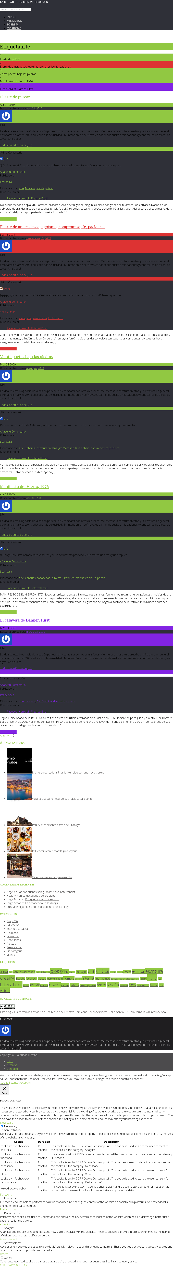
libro (152, 977)
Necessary (10, 1126)
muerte (26, 985)
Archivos (12, 1065)
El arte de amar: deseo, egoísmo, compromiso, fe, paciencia (52, 226)
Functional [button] (6, 1194)
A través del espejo (24, 971)
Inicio (11, 17)
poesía (40, 188)
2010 (39, 108)
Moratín (30, 188)
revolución (124, 985)
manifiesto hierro (86, 578)
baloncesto (45, 972)
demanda (59, 701)
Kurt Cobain (82, 448)
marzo (30, 632)
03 (33, 498)
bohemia (30, 448)
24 (35, 368)
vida (161, 985)
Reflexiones (7, 695)
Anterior (5, 735)
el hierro (56, 578)
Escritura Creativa (17, 929)
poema (84, 985)
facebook (31, 978)
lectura (143, 978)
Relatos (11, 943)
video (5, 990)
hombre (69, 978)
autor (38, 972)
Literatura (6, 182)
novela (55, 984)
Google (42, 978)
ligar (160, 978)
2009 (48, 238)
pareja (65, 985)
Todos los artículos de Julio (16, 145)
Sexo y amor (7, 312)
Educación (13, 925)
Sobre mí (13, 24)
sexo (132, 985)
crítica (102, 971)
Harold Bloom (55, 978)
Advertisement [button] (8, 1239)
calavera (30, 701)
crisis (91, 971)
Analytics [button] (5, 1224)
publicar (114, 448)
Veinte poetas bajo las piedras (26, 356)
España (20, 978)
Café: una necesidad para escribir (52, 877)
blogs (56, 971)
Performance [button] (8, 1209)
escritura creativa (47, 448)
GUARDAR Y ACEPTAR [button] (13, 1265)
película (74, 985)
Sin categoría (14, 951)
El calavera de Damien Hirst (25, 620)
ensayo (127, 971)
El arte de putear (15, 96)
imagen (78, 979)
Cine (65, 971)
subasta (70, 701)
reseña (113, 984)
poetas (104, 448)
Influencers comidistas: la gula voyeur (54, 851)
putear (49, 188)
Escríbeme (14, 28)
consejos (81, 972)
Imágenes (13, 932)
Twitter (154, 985)
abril (28, 108)
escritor (138, 971)
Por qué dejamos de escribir (42, 899)
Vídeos (11, 955)
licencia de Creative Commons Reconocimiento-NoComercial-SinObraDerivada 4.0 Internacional (108, 1012)
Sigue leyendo (8, 219)
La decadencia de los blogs (38, 895)
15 (42, 238)
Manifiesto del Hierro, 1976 (24, 486)
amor (22, 318)
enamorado (40, 318)
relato (101, 984)
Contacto (12, 1069)
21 (33, 108)
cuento (113, 972)
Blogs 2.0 (12, 921)
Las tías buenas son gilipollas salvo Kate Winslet (46, 892)
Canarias (30, 578)
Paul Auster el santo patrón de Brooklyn (56, 825)
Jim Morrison (66, 448)
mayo (29, 368)
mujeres (44, 985)
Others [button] (4, 1254)
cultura (120, 972)
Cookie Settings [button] (9, 1082)
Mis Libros (14, 21)
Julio (5, 159)
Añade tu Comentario (13, 172)
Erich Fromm (55, 318)
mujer (35, 985)
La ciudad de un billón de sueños (24, 2)
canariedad (43, 578)
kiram (6, 289)
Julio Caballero (102, 978)
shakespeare (143, 985)
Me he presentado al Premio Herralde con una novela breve (68, 772)
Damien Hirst (44, 701)
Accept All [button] (25, 1082)
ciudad (72, 972)
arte (21, 188)
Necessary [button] (6, 1122)
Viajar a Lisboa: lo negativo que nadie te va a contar (63, 799)
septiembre (33, 238)
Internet (88, 978)
